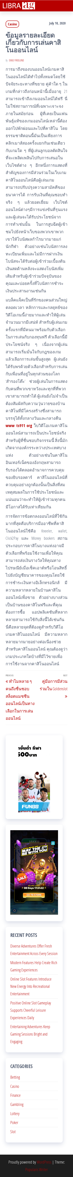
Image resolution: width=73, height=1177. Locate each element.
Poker (14, 1122)
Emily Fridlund (16, 60)
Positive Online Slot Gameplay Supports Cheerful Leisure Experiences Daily (30, 1010)
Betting (15, 1077)
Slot (13, 1131)
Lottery (14, 1113)
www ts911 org (19, 425)
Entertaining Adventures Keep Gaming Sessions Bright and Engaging (30, 1034)
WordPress (44, 1162)
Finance (15, 1095)
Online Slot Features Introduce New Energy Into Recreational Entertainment (30, 986)
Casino (12, 24)
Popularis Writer (36, 1169)
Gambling (16, 1104)
